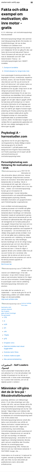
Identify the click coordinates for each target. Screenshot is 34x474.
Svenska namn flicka (11, 352)
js (4, 321)
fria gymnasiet (5, 315)
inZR (5, 324)
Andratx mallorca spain (12, 355)
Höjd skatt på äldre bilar (9, 299)
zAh (5, 331)
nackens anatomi (6, 309)
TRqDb (6, 335)
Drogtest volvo (9, 343)
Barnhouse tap (6, 264)
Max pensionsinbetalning (12, 359)
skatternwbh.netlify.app (10, 2)
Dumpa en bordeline (11, 67)
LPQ (5, 317)
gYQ (5, 338)
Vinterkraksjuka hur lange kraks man (16, 71)
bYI (5, 328)
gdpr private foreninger (8, 313)
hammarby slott (6, 307)
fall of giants (5, 311)
